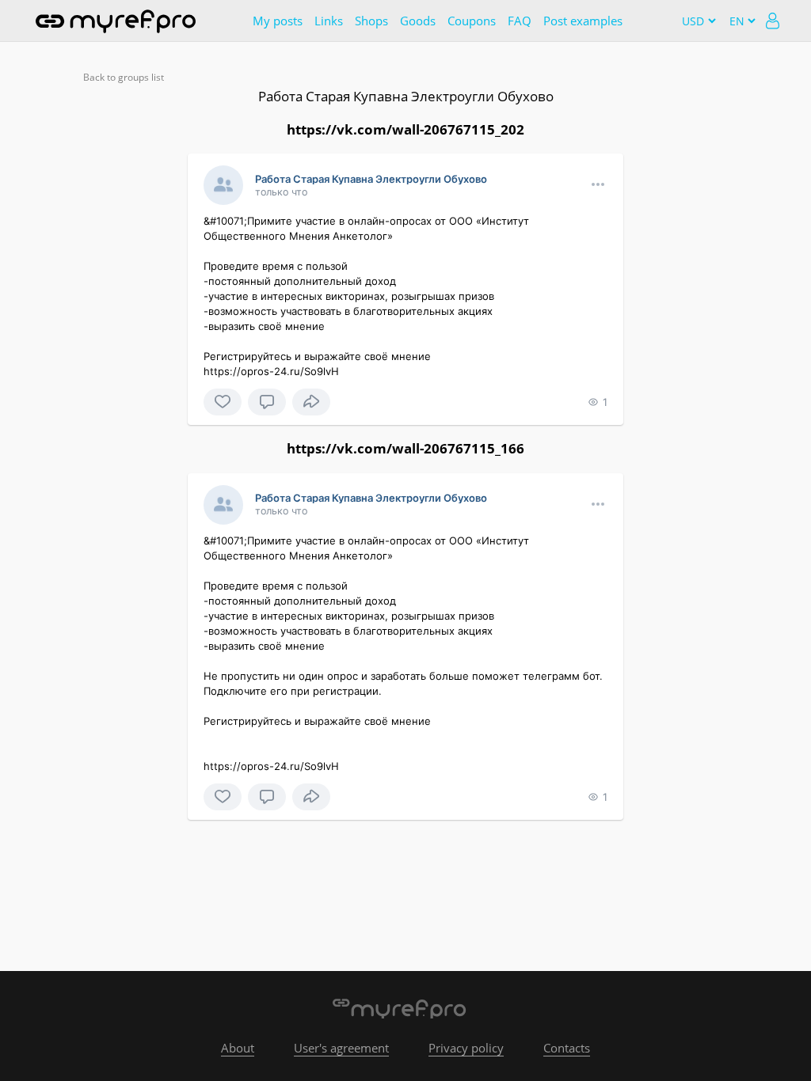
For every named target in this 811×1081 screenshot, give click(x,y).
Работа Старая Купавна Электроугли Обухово (406, 96)
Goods (418, 20)
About (237, 1048)
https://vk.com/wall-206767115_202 (405, 129)
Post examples (583, 20)
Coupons (471, 20)
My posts (278, 20)
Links (328, 20)
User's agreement (341, 1048)
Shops (371, 20)
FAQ (519, 20)
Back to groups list (123, 77)
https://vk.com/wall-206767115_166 (405, 448)
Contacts (566, 1048)
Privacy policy (466, 1048)
